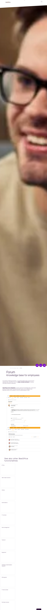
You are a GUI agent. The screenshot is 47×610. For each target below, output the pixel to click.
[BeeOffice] (13, 2)
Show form (38, 609)
